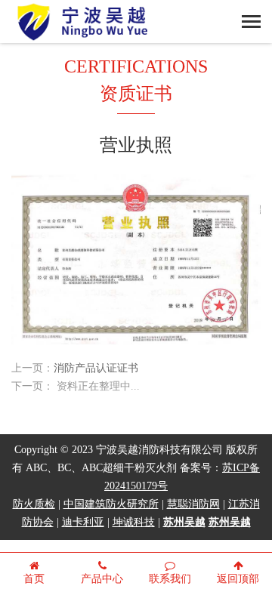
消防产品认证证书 (96, 369)
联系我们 (170, 579)
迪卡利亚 (83, 523)
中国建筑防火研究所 (111, 504)
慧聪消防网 (193, 504)
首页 (34, 579)
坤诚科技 (134, 523)
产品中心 (102, 579)
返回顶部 (238, 579)
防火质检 (34, 504)
